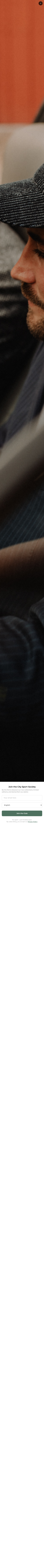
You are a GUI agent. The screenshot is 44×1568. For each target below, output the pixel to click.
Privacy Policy (32, 821)
